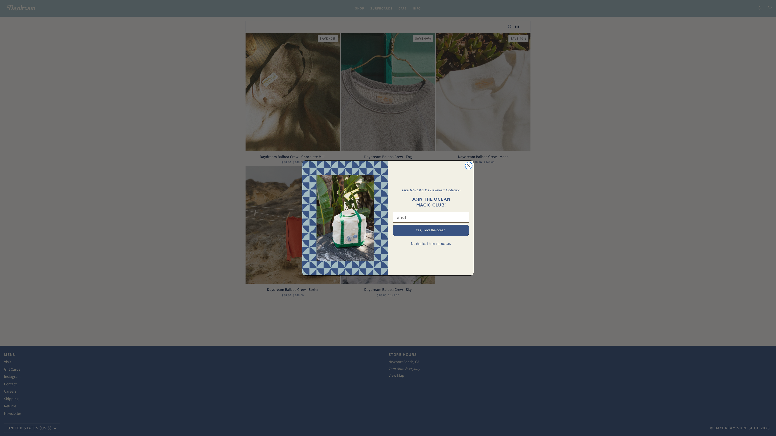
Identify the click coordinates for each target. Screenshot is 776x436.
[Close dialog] (468, 165)
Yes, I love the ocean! (431, 230)
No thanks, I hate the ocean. (431, 243)
